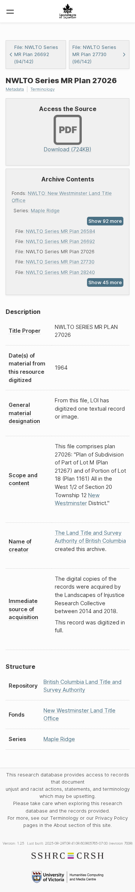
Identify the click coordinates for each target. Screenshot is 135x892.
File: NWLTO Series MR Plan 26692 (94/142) (36, 54)
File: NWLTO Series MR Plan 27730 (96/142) (94, 54)
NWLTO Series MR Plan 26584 (60, 231)
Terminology (42, 89)
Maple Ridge (45, 210)
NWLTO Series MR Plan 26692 (60, 241)
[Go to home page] (67, 11)
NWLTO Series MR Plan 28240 (60, 272)
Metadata (15, 89)
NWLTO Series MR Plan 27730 (60, 262)
